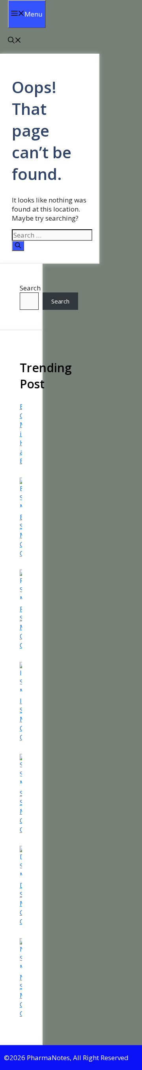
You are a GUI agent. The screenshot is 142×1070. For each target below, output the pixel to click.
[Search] (18, 246)
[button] (14, 40)
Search (30, 287)
